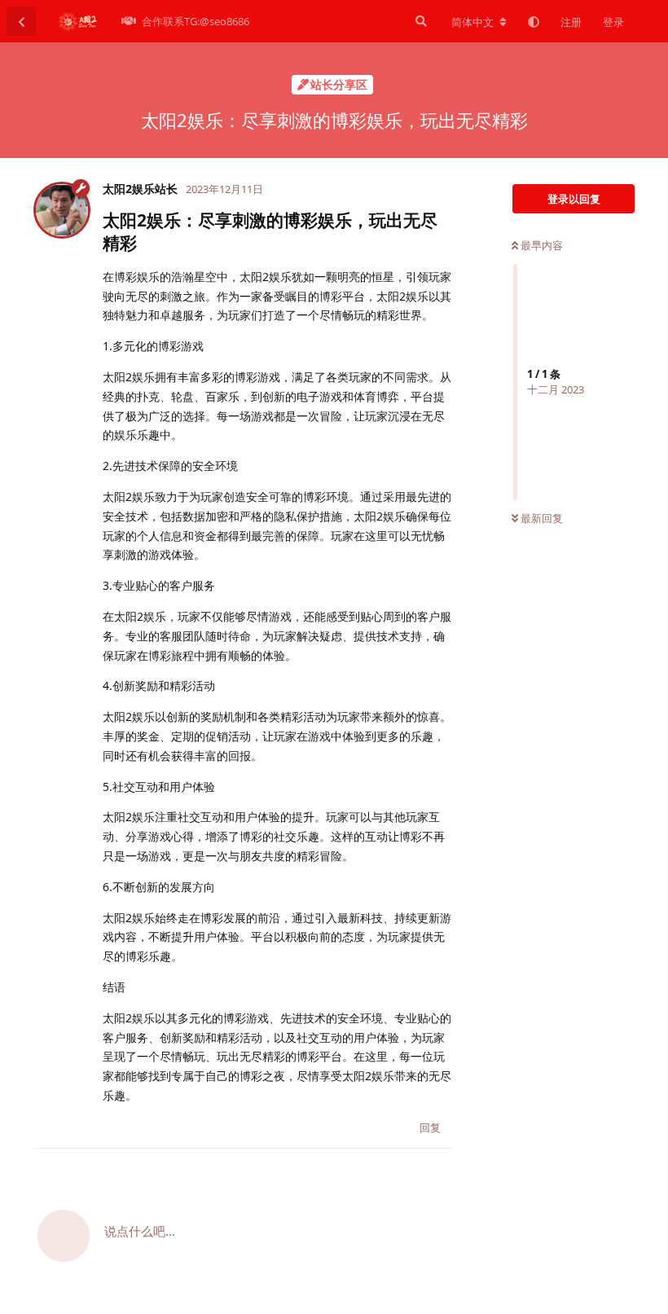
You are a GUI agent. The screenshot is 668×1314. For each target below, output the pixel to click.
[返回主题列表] (21, 21)
